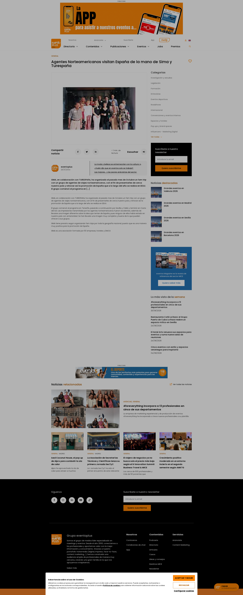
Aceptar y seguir (184, 578)
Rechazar (184, 585)
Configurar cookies (184, 591)
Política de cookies (111, 585)
